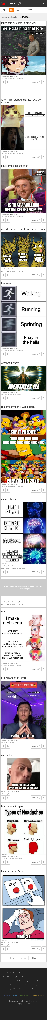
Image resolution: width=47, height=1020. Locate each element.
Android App (24, 995)
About (39, 981)
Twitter (14, 995)
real (3, 611)
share (34, 82)
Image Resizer (29, 981)
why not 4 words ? (11, 363)
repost (17, 791)
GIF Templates (27, 977)
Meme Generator (34, 973)
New (17, 10)
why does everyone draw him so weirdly (23, 229)
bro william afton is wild (14, 677)
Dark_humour (20, 602)
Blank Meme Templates (11, 977)
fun (16, 566)
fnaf (17, 76)
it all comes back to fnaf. (14, 165)
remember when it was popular (18, 406)
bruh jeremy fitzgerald (13, 806)
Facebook (6, 995)
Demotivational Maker (14, 981)
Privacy (12, 985)
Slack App (33, 985)
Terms (20, 985)
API (26, 985)
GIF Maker (21, 973)
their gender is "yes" (12, 871)
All (4, 10)
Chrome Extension (37, 995)
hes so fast (7, 283)
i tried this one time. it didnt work (19, 23)
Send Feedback (33, 989)
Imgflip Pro (11, 973)
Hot (11, 10)
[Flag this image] (43, 82)
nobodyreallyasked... (11, 17)
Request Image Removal (17, 989)
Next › (34, 958)
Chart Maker (40, 977)
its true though (9, 499)
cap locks (6, 755)
